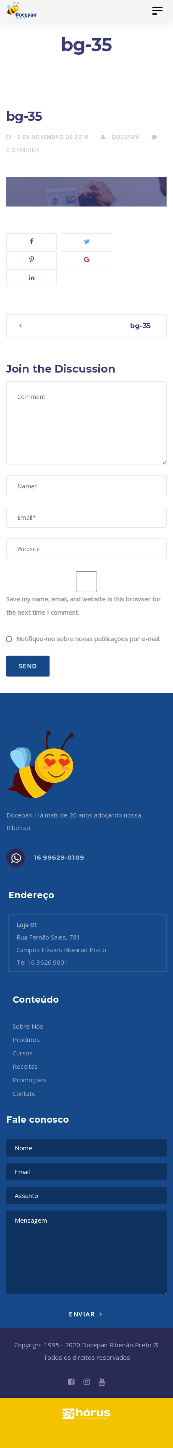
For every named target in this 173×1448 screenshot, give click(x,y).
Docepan (124, 136)
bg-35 (140, 326)
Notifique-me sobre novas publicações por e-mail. (88, 638)
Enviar (83, 1314)
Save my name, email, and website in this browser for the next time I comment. (83, 605)
